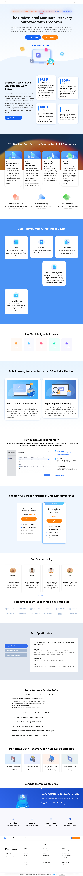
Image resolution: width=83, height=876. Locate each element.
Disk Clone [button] (27, 2)
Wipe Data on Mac (65, 862)
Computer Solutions (28, 860)
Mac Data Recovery (46, 857)
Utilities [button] (54, 2)
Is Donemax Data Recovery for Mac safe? (26, 722)
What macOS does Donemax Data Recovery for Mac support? (33, 731)
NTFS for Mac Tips (65, 848)
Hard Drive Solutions (66, 864)
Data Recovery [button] (36, 2)
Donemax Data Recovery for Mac (17, 838)
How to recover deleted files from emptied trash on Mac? (32, 695)
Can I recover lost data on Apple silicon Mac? (28, 726)
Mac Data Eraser (46, 862)
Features (32, 838)
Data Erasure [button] (46, 2)
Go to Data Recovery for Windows (41, 45)
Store (59, 2)
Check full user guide (60, 475)
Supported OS (11, 646)
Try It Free (34, 37)
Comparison (47, 838)
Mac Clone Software (46, 850)
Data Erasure (64, 860)
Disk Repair (64, 867)
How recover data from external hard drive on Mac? (30, 713)
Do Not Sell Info (27, 864)
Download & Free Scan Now (55, 803)
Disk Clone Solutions (66, 855)
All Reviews (40, 595)
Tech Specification (57, 838)
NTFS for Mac (45, 853)
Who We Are (26, 848)
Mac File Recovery (65, 853)
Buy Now (51, 37)
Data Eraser (45, 860)
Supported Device (12, 650)
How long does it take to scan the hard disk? (28, 717)
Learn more (54, 874)
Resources (64, 845)
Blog (25, 857)
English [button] (75, 2)
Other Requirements (13, 655)
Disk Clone (44, 848)
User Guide (39, 838)
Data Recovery (45, 855)
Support (65, 2)
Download (67, 838)
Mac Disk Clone (64, 857)
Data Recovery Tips (65, 850)
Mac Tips (25, 862)
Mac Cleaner (45, 864)
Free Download (15, 118)
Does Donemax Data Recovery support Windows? (29, 735)
